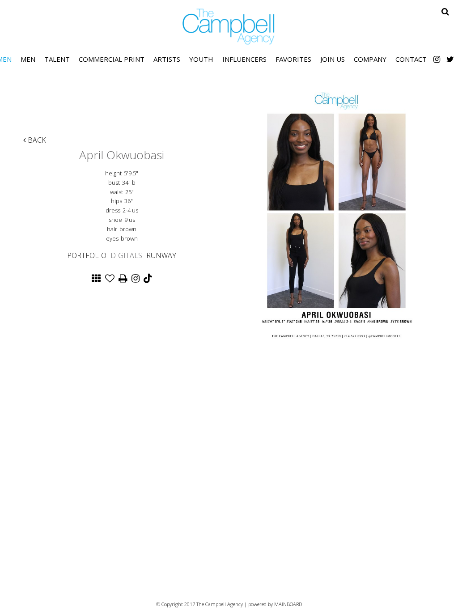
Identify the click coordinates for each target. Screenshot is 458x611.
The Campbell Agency (229, 26)
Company (370, 59)
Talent (57, 59)
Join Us (332, 59)
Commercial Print (111, 59)
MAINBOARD (288, 604)
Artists (166, 59)
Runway (161, 255)
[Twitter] (450, 59)
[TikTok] (148, 279)
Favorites (293, 59)
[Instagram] (436, 59)
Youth (201, 59)
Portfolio (86, 255)
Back (36, 140)
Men (28, 59)
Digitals (126, 255)
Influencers (244, 59)
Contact (411, 59)
